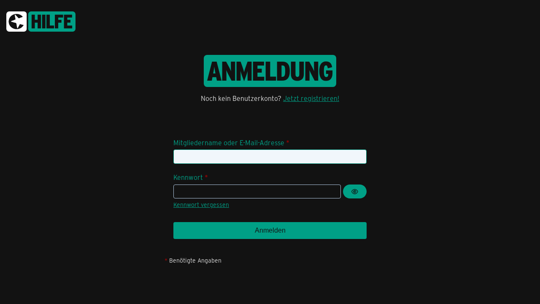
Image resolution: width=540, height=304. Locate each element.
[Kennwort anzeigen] (355, 192)
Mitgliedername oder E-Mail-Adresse (228, 142)
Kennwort (188, 177)
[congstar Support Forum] (41, 20)
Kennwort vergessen (201, 205)
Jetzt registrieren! (311, 98)
